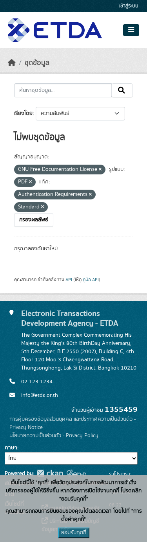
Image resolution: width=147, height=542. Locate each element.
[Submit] (122, 90)
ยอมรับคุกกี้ (73, 533)
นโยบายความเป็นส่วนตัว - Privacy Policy (53, 436)
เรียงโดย (23, 113)
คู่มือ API (91, 279)
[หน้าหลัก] (12, 63)
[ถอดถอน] (100, 170)
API (68, 279)
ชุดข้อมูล (37, 63)
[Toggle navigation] (131, 30)
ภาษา (11, 448)
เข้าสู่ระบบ (128, 6)
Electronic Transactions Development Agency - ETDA (69, 318)
